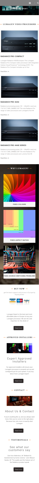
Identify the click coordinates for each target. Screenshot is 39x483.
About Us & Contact (19, 411)
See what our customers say (19, 448)
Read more (4, 71)
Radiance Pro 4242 (10, 102)
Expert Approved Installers (19, 360)
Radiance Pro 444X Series (13, 145)
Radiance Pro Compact (12, 56)
